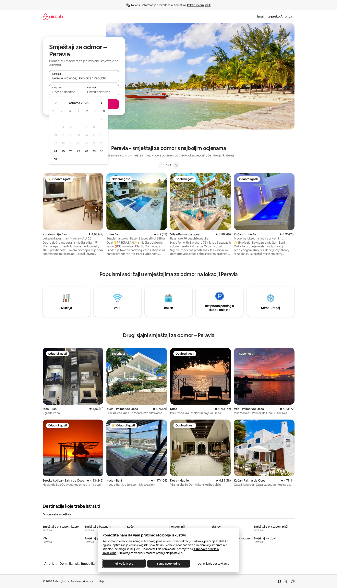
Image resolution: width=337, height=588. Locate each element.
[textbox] (66, 92)
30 (101, 151)
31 (55, 159)
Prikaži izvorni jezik (199, 5)
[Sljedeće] (176, 165)
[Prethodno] (161, 165)
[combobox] (84, 78)
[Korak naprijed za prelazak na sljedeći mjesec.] (101, 103)
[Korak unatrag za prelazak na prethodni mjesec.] (56, 103)
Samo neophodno (168, 563)
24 (55, 151)
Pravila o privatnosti (82, 581)
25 (63, 151)
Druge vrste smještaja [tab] (57, 514)
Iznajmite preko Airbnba (274, 16)
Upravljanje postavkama (213, 563)
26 (70, 151)
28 (86, 151)
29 (94, 151)
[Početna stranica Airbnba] (53, 16)
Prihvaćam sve (123, 563)
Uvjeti (102, 581)
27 (78, 151)
